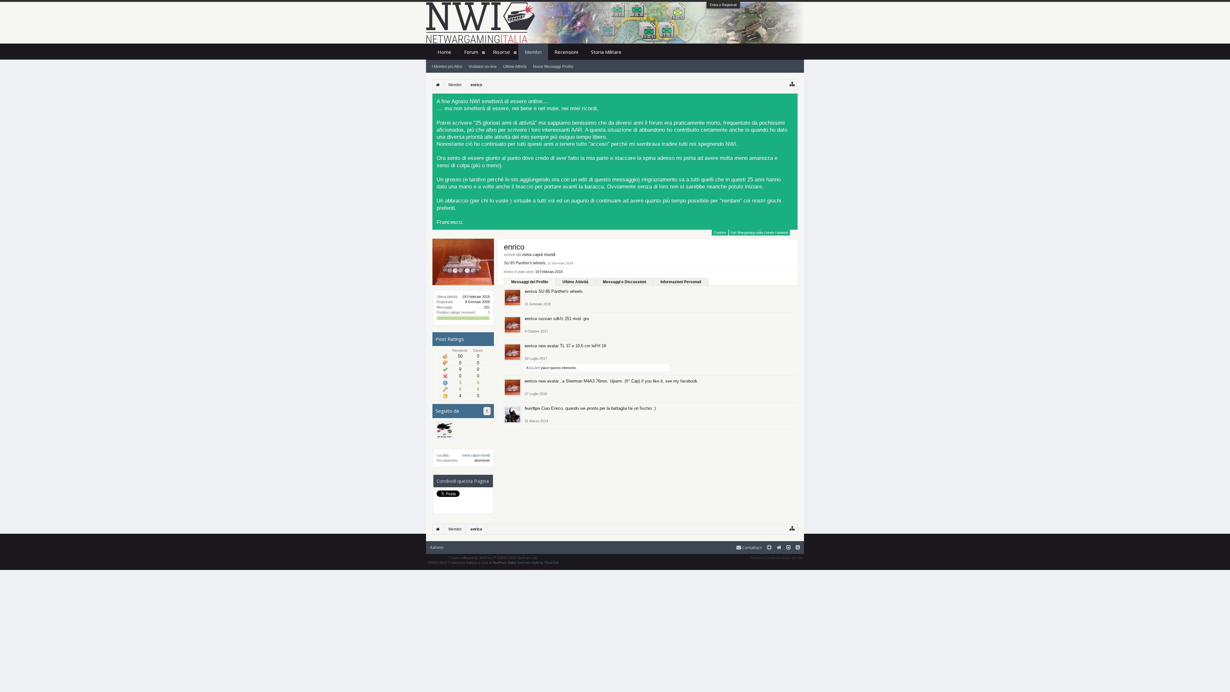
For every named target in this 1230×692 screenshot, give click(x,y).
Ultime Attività (575, 282)
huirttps (532, 408)
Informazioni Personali (680, 282)
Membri (533, 52)
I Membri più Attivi (447, 66)
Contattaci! (751, 547)
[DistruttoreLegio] (444, 430)
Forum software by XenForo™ (493, 558)
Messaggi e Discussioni (624, 282)
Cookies (720, 233)
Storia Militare (606, 52)
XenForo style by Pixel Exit (538, 562)
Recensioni (566, 52)
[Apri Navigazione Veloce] (792, 84)
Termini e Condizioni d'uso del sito (776, 558)
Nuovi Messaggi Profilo (553, 66)
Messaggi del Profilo (529, 282)
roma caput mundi (476, 455)
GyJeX (534, 368)
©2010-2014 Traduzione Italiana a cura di (472, 562)
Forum (471, 52)
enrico (531, 291)
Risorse (501, 52)
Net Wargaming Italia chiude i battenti (759, 233)
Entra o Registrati (723, 5)
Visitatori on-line (483, 66)
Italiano (437, 547)
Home (444, 52)
